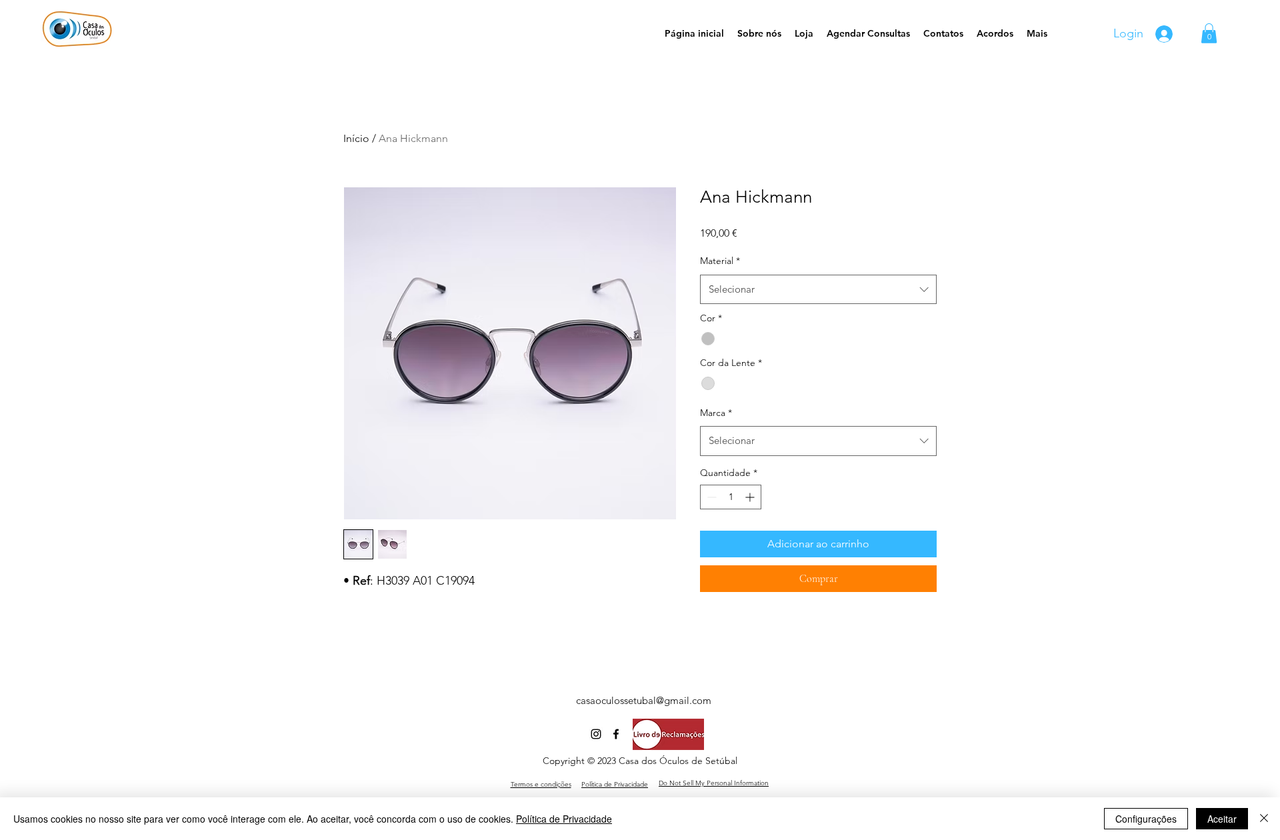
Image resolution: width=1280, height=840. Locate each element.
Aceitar (1222, 818)
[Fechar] (1264, 818)
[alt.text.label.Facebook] (616, 734)
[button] (1209, 33)
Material (720, 261)
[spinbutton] (731, 497)
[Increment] (751, 497)
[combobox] (818, 289)
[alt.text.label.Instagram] (596, 734)
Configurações (1146, 818)
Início (356, 138)
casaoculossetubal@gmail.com (643, 700)
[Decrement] (710, 497)
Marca (716, 413)
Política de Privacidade (564, 818)
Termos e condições (541, 784)
